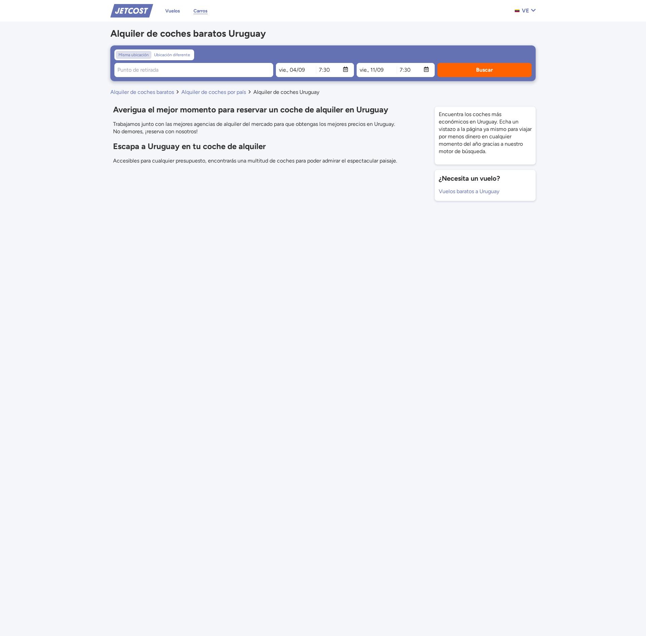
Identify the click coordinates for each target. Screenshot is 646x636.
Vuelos (172, 11)
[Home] (131, 10)
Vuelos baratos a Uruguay (469, 191)
